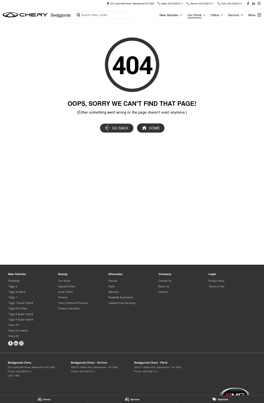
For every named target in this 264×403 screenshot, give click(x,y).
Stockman (14, 280)
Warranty (113, 292)
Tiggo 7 (12, 297)
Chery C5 (13, 325)
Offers (214, 15)
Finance (62, 297)
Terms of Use (216, 286)
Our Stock (194, 15)
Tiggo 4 (12, 286)
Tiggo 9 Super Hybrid (20, 319)
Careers (163, 292)
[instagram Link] (259, 3)
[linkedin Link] (253, 3)
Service (233, 15)
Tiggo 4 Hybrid (16, 292)
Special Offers (66, 286)
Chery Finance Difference (73, 303)
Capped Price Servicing (121, 303)
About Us (163, 286)
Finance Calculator (69, 308)
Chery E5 (13, 336)
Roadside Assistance (120, 297)
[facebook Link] (248, 3)
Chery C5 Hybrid (17, 330)
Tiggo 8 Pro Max (17, 308)
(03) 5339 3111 (24, 371)
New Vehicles (168, 15)
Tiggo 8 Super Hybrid (20, 314)
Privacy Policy (216, 280)
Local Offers (65, 292)
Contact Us (165, 280)
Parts (111, 286)
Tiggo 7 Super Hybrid (20, 303)
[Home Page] (25, 15)
